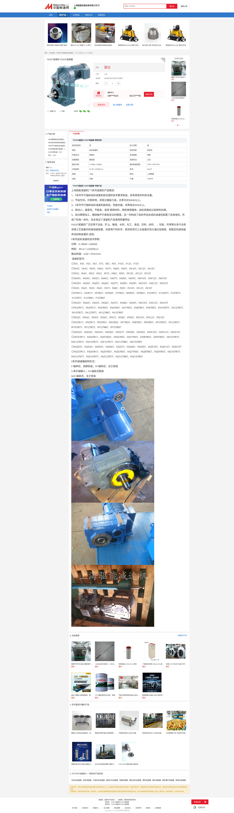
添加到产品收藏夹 (53, 209)
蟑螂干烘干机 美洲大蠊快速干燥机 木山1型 (185, 77)
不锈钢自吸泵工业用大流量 (127, 733)
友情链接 (158, 808)
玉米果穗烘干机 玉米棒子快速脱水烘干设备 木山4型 (183, 733)
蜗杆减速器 (156, 780)
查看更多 (56, 181)
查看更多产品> (182, 635)
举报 (63, 111)
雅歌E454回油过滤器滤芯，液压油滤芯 (84, 733)
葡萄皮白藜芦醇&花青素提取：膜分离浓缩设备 (110, 733)
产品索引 (50, 206)
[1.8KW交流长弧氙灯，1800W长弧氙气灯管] (178, 89)
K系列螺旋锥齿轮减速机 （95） (58, 139)
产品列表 (52, 53)
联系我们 (85, 808)
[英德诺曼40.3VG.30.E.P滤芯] (178, 109)
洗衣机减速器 (76, 780)
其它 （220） (52, 155)
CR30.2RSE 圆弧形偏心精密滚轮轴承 (130, 764)
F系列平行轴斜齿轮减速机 (64, 53)
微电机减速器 (181, 780)
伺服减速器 (123, 780)
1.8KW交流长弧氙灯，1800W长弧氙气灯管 (185, 98)
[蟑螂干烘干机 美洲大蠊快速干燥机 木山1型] (178, 68)
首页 (45, 53)
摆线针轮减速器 (112, 780)
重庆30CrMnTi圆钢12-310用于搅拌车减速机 (85, 45)
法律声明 (138, 808)
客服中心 (96, 808)
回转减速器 (87, 780)
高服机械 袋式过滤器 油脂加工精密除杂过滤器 (86, 764)
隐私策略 (117, 808)
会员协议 (128, 808)
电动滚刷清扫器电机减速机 (103, 45)
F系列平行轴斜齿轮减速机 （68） (59, 146)
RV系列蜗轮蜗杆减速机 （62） (58, 149)
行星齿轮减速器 (99, 780)
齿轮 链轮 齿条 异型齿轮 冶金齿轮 (153, 45)
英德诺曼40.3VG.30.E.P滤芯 (180, 119)
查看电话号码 (54, 170)
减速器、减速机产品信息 (106, 800)
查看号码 (149, 94)
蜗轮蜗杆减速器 (168, 780)
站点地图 (106, 808)
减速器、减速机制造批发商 (127, 800)
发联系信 (101, 104)
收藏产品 (52, 111)
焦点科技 (120, 810)
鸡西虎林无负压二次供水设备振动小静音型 (156, 733)
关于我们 (75, 808)
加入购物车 (117, 104)
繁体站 (148, 808)
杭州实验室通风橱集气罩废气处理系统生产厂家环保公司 (113, 764)
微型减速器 (146, 780)
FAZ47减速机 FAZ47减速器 (120, 802)
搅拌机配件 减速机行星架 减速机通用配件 (60, 45)
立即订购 (129, 104)
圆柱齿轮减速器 (135, 780)
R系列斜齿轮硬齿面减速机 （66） (59, 143)
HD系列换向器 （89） (55, 152)
